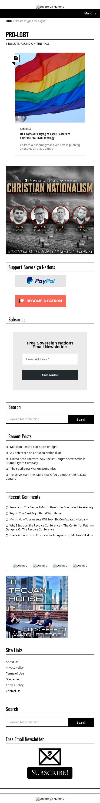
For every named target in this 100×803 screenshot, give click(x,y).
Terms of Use (15, 673)
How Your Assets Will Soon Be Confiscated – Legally (53, 519)
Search (81, 419)
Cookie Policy (14, 685)
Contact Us (13, 691)
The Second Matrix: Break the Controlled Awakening (58, 507)
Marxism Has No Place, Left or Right (33, 447)
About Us (12, 662)
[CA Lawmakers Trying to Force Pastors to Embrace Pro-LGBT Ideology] (50, 87)
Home (10, 21)
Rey (12, 513)
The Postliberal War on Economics (33, 469)
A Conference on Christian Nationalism (36, 453)
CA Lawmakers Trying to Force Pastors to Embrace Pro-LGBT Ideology (45, 135)
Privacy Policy (14, 668)
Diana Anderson (20, 535)
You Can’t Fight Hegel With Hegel (40, 513)
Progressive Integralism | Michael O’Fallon (64, 535)
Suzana (14, 507)
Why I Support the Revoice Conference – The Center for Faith (50, 525)
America (25, 129)
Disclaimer (13, 679)
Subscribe (50, 375)
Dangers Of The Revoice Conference (30, 529)
